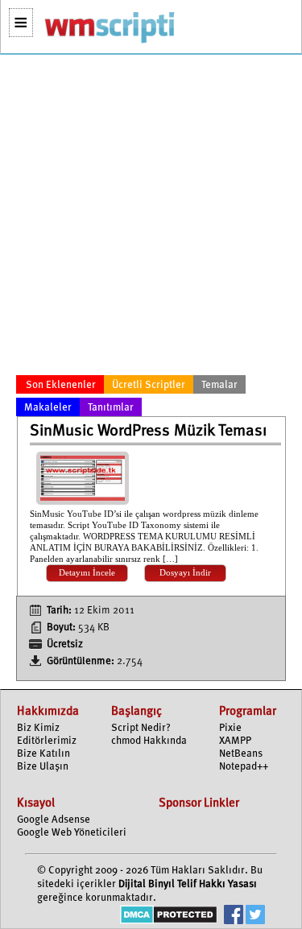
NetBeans (241, 754)
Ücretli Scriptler (148, 385)
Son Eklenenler (61, 385)
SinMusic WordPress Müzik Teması (148, 431)
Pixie (230, 728)
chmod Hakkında (149, 741)
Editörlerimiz (47, 741)
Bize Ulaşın (42, 767)
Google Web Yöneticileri (71, 833)
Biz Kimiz (38, 728)
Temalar (219, 385)
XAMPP (235, 741)
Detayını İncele (87, 572)
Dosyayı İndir (185, 572)
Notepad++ (243, 767)
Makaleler (48, 408)
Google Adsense (53, 820)
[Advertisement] (151, 218)
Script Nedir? (141, 728)
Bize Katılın (43, 754)
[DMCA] (168, 916)
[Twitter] (255, 916)
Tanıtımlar (111, 408)
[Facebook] (233, 916)
